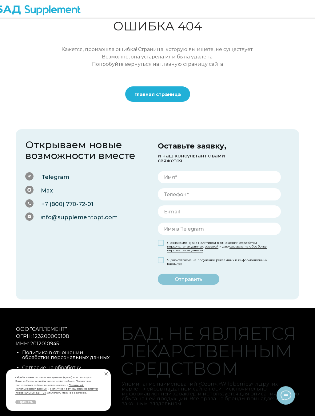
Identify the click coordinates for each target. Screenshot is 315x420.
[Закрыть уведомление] (106, 374)
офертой (211, 246)
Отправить (188, 279)
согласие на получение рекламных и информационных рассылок (217, 262)
